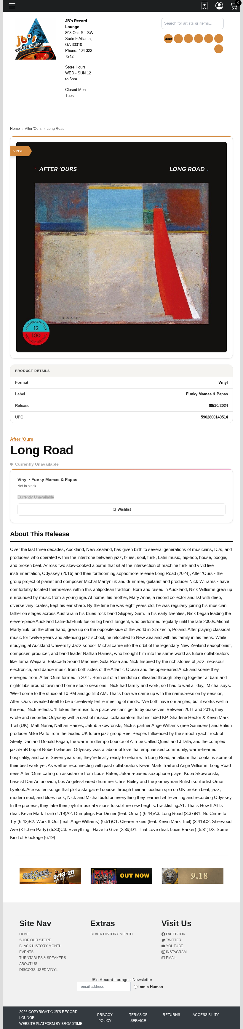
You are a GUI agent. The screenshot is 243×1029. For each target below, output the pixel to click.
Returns (171, 1015)
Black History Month (40, 946)
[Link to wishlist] (205, 6)
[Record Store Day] (178, 38)
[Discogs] (168, 38)
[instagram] (219, 38)
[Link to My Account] (219, 6)
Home (15, 129)
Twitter (173, 940)
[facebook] (188, 38)
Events (26, 952)
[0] (234, 7)
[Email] (219, 49)
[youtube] (209, 38)
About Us (28, 964)
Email (171, 958)
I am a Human (150, 987)
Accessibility (206, 1015)
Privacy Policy (105, 1018)
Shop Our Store (35, 940)
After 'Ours (33, 129)
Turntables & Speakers (42, 958)
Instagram (176, 952)
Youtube (174, 946)
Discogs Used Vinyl (38, 970)
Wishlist (124, 509)
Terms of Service (138, 1018)
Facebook (175, 934)
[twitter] (199, 38)
